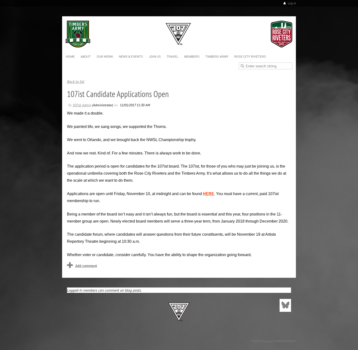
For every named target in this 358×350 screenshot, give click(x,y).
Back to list (75, 81)
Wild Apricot (268, 341)
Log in (292, 3)
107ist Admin (82, 105)
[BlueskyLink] (285, 305)
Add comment (86, 265)
